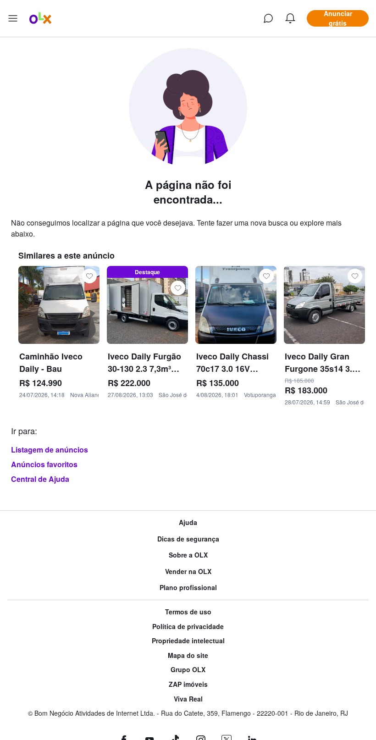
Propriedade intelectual (188, 640)
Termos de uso (188, 611)
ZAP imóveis (188, 684)
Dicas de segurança (188, 539)
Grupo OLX (188, 669)
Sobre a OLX (188, 555)
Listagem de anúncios (49, 449)
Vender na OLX (188, 571)
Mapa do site (188, 655)
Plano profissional (188, 587)
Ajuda (188, 522)
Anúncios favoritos (44, 464)
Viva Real (188, 699)
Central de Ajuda (40, 479)
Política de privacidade (188, 626)
